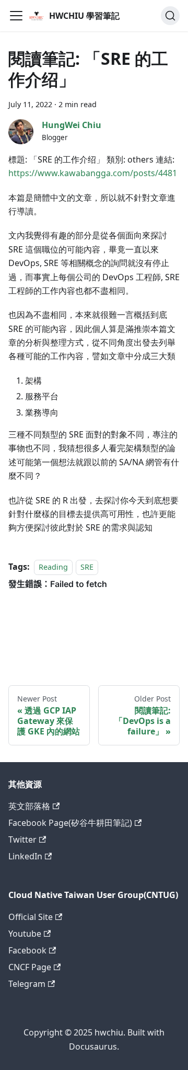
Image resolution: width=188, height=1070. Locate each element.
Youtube (24, 933)
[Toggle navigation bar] (16, 16)
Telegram (26, 984)
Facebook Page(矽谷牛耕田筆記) (70, 823)
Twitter (22, 839)
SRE (86, 567)
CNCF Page (29, 967)
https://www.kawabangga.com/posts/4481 (92, 173)
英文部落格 (29, 806)
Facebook (27, 950)
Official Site (30, 917)
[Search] (170, 15)
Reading (53, 567)
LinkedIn (25, 856)
